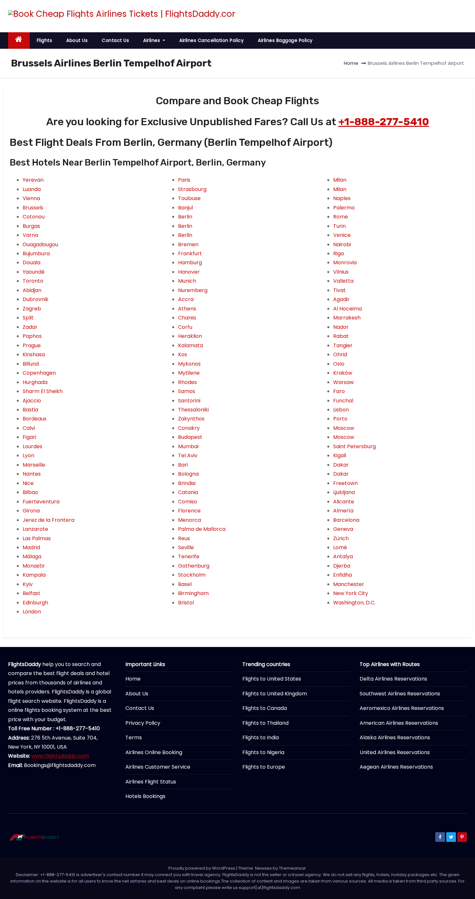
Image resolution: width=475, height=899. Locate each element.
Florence (189, 510)
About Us (77, 40)
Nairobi (342, 244)
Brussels (33, 207)
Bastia (30, 409)
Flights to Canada (264, 708)
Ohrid (340, 354)
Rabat (341, 336)
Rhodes (187, 382)
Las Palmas (37, 538)
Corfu (185, 327)
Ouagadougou (40, 244)
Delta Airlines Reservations (393, 678)
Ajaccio (32, 400)
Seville (186, 547)
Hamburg (190, 262)
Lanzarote (35, 529)
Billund (31, 364)
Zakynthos (191, 418)
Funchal (343, 400)
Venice (342, 235)
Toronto (33, 281)
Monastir (34, 566)
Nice (28, 483)
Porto (340, 418)
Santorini (189, 400)
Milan (339, 180)
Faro (339, 391)
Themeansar (292, 868)
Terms (133, 737)
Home (351, 63)
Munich (187, 281)
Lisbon (341, 409)
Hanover (189, 272)
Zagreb (32, 308)
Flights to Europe (263, 767)
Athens (187, 308)
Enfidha (342, 575)
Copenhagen (39, 373)
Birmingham (193, 593)
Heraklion (190, 336)
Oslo (338, 364)
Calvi (29, 428)
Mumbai (188, 446)
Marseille (34, 465)
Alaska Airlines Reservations (395, 737)
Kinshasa (34, 354)
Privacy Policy (142, 723)
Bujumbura (36, 253)
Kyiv (28, 584)
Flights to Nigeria (263, 752)
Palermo (344, 207)
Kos (182, 354)
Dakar (341, 465)
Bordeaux (35, 418)
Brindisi (186, 483)
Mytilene (189, 373)
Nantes (32, 474)
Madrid (31, 547)
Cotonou (34, 216)
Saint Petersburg (354, 446)
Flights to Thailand (265, 723)
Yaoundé (34, 272)
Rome (340, 216)
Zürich (341, 538)
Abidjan (32, 290)
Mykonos (189, 364)
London (32, 611)
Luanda (32, 189)
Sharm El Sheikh (43, 391)
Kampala (34, 575)
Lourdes (32, 446)
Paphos (32, 336)
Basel (185, 584)
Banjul (185, 207)
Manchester (348, 584)
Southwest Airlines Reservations (400, 693)
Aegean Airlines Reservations (396, 767)
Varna (30, 235)
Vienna (31, 198)
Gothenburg (193, 566)
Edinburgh (35, 602)
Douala (31, 262)
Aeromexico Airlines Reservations (402, 708)
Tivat (339, 290)
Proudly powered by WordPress (202, 868)
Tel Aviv (187, 455)
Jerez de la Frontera (48, 520)
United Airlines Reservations (395, 752)
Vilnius (341, 272)
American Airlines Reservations (399, 723)
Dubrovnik (35, 299)
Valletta (343, 281)
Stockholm (192, 575)
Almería (343, 510)
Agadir (341, 299)
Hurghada (35, 382)
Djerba (341, 566)
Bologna (188, 474)
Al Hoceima (347, 308)
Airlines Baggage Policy (285, 40)
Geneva (343, 529)
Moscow (343, 428)
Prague (32, 345)
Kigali (339, 455)
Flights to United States (271, 678)
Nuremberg (192, 290)
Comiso (187, 501)
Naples (342, 198)
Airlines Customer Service (157, 767)
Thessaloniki (193, 409)
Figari (29, 437)
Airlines (152, 40)
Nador (341, 327)
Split (28, 317)
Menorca (189, 520)
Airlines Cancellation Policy (211, 40)
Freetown (345, 483)
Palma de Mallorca (202, 529)
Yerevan (33, 180)
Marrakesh (347, 317)
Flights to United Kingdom (274, 693)
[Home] (19, 40)
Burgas (31, 226)
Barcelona (346, 520)
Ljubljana (344, 492)
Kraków (342, 373)
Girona (31, 510)
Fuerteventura (41, 501)
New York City (350, 593)
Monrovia (345, 262)
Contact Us (115, 40)
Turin (339, 226)
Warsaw (343, 382)
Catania (188, 492)
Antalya (343, 556)
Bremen (188, 244)
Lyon (28, 455)
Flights (44, 40)
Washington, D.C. (354, 602)
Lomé (340, 547)
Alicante (343, 501)
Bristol (186, 602)
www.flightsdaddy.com (60, 756)
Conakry (189, 428)
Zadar (30, 327)
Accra (186, 299)
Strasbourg (192, 189)
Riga (338, 253)
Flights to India (260, 737)
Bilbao (30, 492)
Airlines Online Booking (153, 752)
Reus (184, 538)
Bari (183, 465)
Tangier (343, 345)
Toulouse (189, 198)
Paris (184, 180)
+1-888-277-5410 (383, 122)
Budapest (190, 437)
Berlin (185, 216)
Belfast (31, 593)
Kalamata (190, 345)
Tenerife (188, 556)
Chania (187, 317)
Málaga (32, 556)
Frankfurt (190, 253)
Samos (186, 391)
